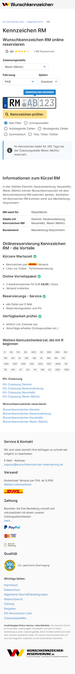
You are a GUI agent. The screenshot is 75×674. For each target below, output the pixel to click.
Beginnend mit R (35, 22)
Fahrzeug (9, 74)
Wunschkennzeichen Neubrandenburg (27, 413)
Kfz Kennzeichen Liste (13, 22)
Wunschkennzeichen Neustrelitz (23, 417)
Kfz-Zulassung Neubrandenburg (23, 388)
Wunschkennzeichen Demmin (21, 409)
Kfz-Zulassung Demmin (17, 384)
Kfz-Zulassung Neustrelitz (19, 392)
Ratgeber (10, 608)
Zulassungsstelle (14, 60)
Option (43, 74)
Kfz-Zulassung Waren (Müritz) (21, 396)
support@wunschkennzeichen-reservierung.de (33, 464)
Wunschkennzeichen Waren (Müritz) (25, 421)
